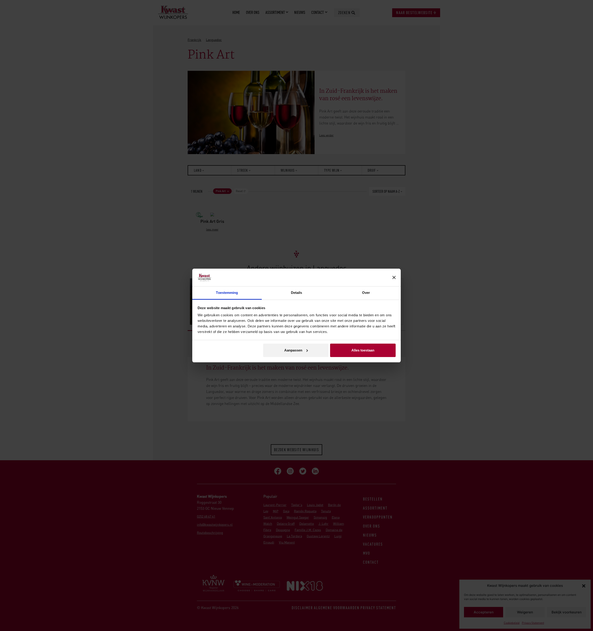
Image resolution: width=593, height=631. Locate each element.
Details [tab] (296, 293)
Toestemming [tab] (227, 293)
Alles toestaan (362, 350)
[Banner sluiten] (394, 277)
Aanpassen (293, 350)
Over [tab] (366, 293)
